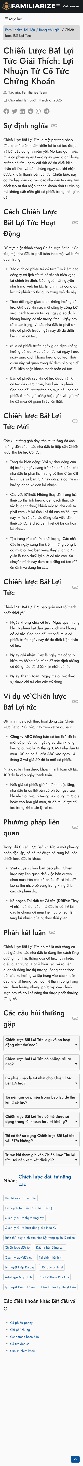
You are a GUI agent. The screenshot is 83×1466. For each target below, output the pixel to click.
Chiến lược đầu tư (17, 1247)
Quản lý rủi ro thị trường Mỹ (24, 1218)
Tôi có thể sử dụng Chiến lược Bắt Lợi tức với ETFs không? (39, 1138)
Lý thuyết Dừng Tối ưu (20, 1287)
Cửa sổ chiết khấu (22, 1350)
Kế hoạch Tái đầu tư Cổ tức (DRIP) (28, 1208)
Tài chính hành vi (50, 1257)
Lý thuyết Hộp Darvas (19, 1267)
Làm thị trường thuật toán (58, 1287)
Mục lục (15, 19)
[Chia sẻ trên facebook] (7, 110)
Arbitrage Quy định (18, 1277)
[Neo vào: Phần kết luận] (52, 932)
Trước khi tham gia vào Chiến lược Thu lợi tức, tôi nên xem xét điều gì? (40, 1157)
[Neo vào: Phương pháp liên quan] (75, 827)
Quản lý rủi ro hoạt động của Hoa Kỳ (30, 1227)
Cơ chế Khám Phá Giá (54, 1277)
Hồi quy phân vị (52, 1267)
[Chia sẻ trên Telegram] (48, 110)
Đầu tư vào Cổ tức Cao (20, 1198)
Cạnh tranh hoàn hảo (24, 1336)
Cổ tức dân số (19, 1343)
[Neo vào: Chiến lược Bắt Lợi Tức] (75, 587)
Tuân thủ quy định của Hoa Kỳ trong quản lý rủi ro (40, 1237)
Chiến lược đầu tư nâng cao (45, 1180)
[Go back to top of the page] (75, 1459)
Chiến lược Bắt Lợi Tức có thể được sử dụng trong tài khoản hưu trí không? (37, 1119)
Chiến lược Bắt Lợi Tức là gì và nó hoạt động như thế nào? (37, 1042)
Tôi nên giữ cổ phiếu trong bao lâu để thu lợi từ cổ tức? (40, 1099)
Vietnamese (70, 6)
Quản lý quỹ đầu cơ (18, 1257)
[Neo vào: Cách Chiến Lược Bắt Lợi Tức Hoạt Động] (75, 222)
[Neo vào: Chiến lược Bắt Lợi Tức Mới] (75, 421)
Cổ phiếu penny (21, 1322)
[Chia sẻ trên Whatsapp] (40, 110)
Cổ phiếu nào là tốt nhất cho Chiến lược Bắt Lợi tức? (38, 1080)
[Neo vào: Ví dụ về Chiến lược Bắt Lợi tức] (75, 701)
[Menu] (58, 6)
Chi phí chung (20, 1329)
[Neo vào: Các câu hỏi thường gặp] (75, 1018)
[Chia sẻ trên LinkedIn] (24, 110)
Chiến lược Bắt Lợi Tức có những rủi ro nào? (38, 1061)
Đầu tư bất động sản (50, 1247)
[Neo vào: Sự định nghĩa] (54, 125)
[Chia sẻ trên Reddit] (32, 110)
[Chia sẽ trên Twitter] (15, 110)
